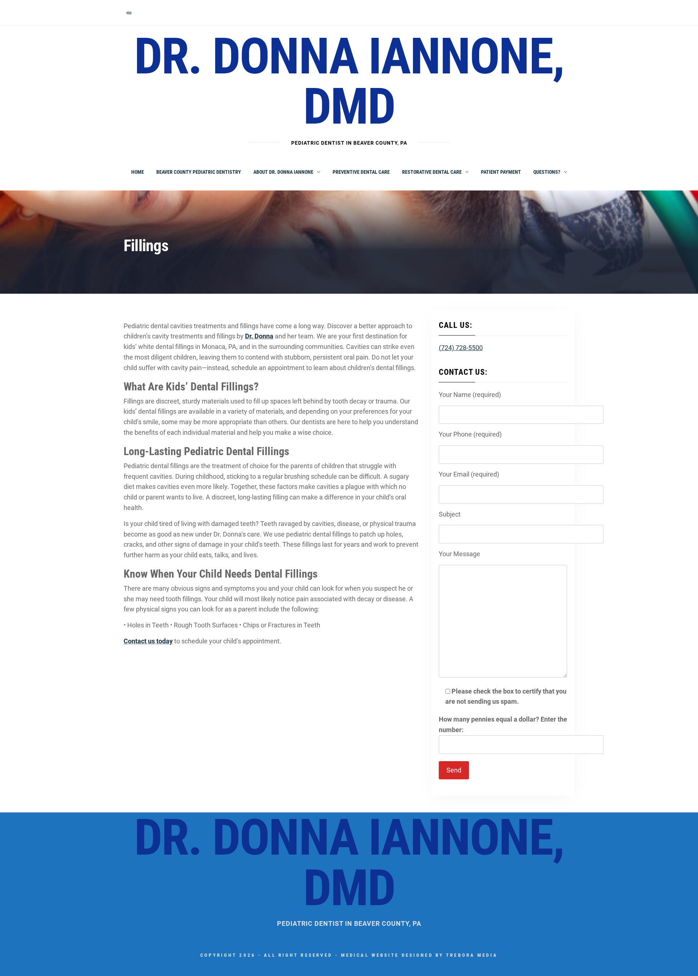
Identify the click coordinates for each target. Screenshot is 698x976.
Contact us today (148, 641)
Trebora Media (472, 955)
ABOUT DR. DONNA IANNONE (283, 172)
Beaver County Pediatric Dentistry (198, 172)
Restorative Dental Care (432, 172)
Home (137, 172)
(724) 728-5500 (461, 348)
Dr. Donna (259, 336)
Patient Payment (501, 172)
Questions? (546, 172)
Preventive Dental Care (361, 172)
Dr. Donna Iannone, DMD (349, 81)
